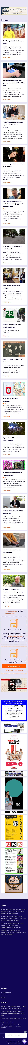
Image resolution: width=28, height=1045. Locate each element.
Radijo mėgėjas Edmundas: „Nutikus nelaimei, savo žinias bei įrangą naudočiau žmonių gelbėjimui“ (13, 203)
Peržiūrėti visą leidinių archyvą (14, 670)
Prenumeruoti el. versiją (14, 666)
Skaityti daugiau (6, 57)
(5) (5, 477)
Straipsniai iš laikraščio (6, 992)
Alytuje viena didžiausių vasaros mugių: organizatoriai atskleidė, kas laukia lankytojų (13, 124)
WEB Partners (17, 1043)
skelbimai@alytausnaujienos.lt (15, 636)
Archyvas (3, 997)
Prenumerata (4, 995)
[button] (14, 31)
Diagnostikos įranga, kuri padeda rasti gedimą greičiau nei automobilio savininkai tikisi (14, 82)
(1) (5, 209)
